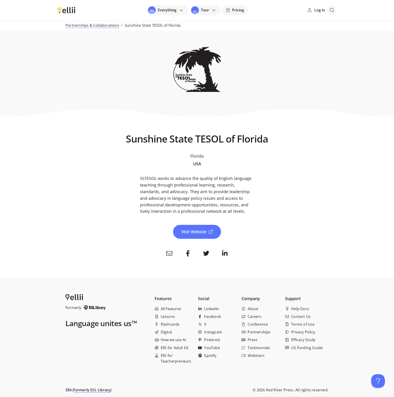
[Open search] (332, 10)
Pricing (238, 10)
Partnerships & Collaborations (92, 25)
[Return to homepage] (66, 10)
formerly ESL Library (92, 389)
